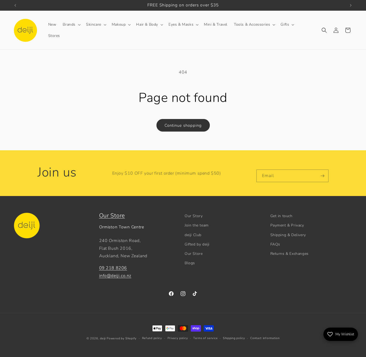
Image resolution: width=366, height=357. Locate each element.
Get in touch (281, 215)
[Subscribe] (322, 176)
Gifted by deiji (197, 244)
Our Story (194, 215)
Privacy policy (177, 338)
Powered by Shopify (122, 338)
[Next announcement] (351, 5)
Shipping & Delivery (288, 234)
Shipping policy (234, 338)
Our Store (112, 216)
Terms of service (205, 338)
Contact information (264, 338)
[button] (71, 24)
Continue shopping (183, 125)
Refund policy (152, 338)
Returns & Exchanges (289, 253)
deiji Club (193, 234)
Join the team (197, 225)
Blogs (190, 263)
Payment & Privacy (287, 225)
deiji (103, 338)
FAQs (275, 244)
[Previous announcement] (15, 5)
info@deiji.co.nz (115, 276)
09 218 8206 (113, 268)
